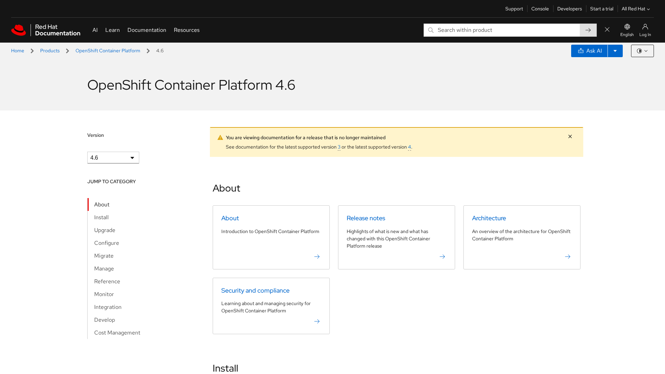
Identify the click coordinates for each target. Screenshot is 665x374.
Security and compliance (255, 290)
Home (17, 50)
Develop (104, 319)
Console (540, 9)
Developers (569, 9)
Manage (104, 268)
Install (101, 217)
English (627, 34)
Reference (107, 281)
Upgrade (104, 230)
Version (95, 135)
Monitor (104, 294)
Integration (108, 307)
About (101, 204)
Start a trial (601, 9)
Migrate (104, 255)
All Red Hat (633, 9)
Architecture (489, 218)
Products (50, 50)
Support (514, 9)
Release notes (366, 218)
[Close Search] (607, 30)
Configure (106, 243)
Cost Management (117, 332)
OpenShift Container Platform (108, 50)
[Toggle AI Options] (615, 51)
